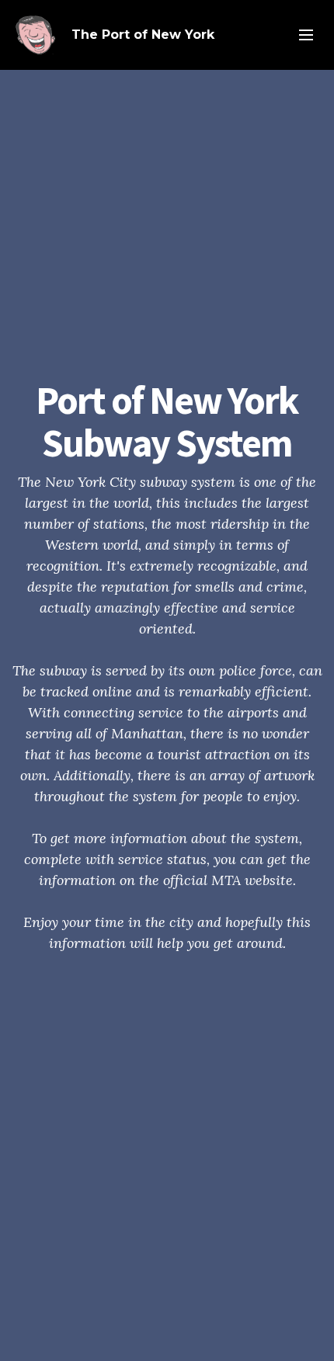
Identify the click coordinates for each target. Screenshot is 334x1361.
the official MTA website (216, 880)
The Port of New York (142, 34)
